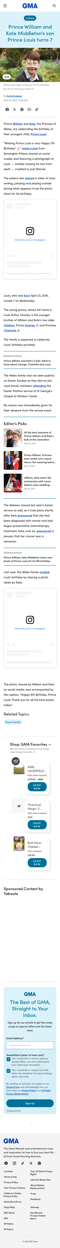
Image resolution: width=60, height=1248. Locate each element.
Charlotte (10, 330)
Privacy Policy (29, 1090)
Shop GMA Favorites (28, 744)
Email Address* (15, 1038)
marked (44, 572)
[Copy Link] (36, 109)
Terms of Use (12, 1087)
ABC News (9, 1212)
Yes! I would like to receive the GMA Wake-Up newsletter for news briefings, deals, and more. (32, 1073)
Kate (32, 124)
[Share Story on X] (14, 109)
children (9, 325)
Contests (8, 1171)
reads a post (30, 148)
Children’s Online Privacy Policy (12, 1195)
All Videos (8, 1223)
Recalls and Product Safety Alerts (38, 1215)
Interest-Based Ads (40, 1179)
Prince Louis (38, 134)
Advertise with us (12, 1201)
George (30, 325)
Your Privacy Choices (14, 1187)
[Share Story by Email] (29, 109)
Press (33, 1193)
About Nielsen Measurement (37, 1186)
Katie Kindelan (14, 96)
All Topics (8, 1229)
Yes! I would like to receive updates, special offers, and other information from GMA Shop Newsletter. (30, 1061)
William (18, 124)
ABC (6, 1218)
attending (39, 386)
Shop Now (37, 786)
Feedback (35, 1199)
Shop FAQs (9, 1207)
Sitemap (34, 1207)
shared (29, 178)
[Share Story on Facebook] (7, 109)
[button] (5, 5)
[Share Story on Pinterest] (22, 109)
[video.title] (30, 65)
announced (25, 515)
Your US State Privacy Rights (41, 1173)
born (27, 295)
